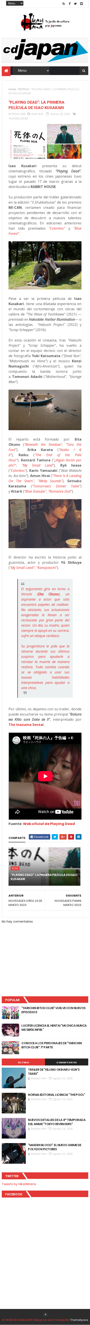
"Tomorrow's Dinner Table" (56, 486)
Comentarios (66, 1062)
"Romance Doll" (60, 491)
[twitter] (75, 4)
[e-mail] (81, 4)
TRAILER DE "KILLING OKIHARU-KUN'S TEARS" (54, 1071)
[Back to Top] (45, 1314)
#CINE (15, 868)
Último (23, 1062)
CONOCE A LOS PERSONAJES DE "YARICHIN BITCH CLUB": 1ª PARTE (51, 1045)
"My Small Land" (38, 465)
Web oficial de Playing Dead (49, 823)
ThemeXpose (79, 1320)
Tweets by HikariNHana (19, 1184)
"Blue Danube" (35, 491)
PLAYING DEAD (18, 118)
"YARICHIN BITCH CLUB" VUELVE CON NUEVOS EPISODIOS (53, 1010)
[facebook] (69, 4)
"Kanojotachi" (46, 567)
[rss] (63, 4)
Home (12, 89)
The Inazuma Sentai (26, 724)
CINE (23, 114)
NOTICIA (23, 89)
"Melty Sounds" (50, 481)
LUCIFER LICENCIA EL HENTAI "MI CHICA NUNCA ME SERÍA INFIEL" (54, 1027)
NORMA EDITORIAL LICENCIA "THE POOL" (56, 1095)
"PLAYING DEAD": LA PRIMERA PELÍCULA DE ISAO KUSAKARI (44, 877)
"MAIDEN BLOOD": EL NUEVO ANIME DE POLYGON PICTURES (54, 1147)
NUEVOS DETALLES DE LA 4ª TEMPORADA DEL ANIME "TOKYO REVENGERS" (56, 1122)
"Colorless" (57, 228)
